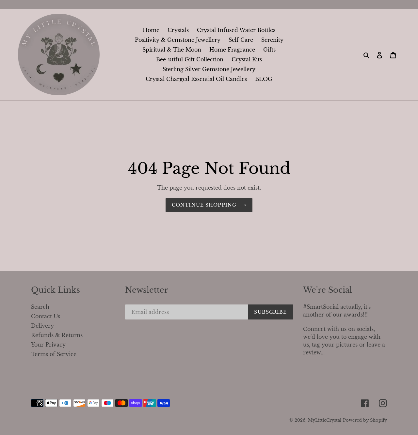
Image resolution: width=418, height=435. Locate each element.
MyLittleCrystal (324, 420)
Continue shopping (204, 205)
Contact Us (45, 316)
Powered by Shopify (365, 420)
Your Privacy (48, 344)
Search (40, 306)
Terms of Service (53, 354)
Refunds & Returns (57, 335)
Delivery (42, 325)
